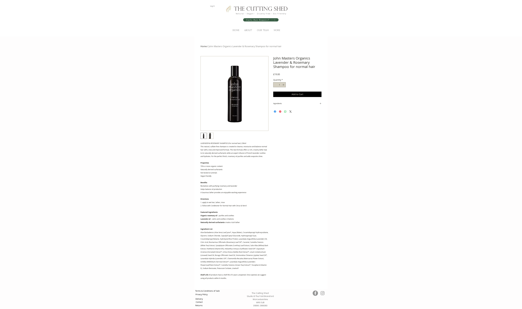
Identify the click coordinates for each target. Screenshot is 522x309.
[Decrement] (275, 84)
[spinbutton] (279, 84)
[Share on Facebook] (275, 111)
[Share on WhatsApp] (285, 111)
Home (204, 46)
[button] (262, 29)
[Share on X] (290, 111)
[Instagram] (322, 293)
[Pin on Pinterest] (280, 111)
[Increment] (283, 84)
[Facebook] (315, 293)
